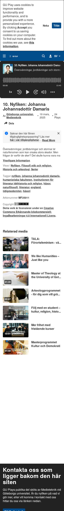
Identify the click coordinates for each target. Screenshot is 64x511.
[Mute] (44, 92)
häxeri (26, 191)
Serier (34, 169)
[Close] (58, 133)
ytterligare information (16, 160)
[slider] (32, 80)
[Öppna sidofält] (4, 56)
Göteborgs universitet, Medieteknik (20, 115)
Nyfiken (15, 165)
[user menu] (50, 56)
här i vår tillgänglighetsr (24, 139)
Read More (48, 140)
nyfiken (16, 176)
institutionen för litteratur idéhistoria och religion (28, 181)
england (36, 187)
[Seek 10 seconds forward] (36, 92)
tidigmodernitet (12, 191)
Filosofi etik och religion (36, 165)
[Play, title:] (27, 92)
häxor (47, 183)
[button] (52, 92)
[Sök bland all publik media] (43, 56)
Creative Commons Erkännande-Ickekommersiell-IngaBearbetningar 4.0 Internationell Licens (29, 211)
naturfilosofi (10, 187)
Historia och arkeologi (16, 169)
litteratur (24, 187)
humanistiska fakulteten (17, 179)
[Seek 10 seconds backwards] (19, 92)
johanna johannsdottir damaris (41, 176)
